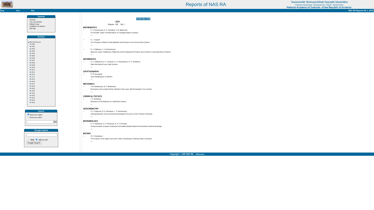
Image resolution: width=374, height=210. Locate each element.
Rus (32, 11)
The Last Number (36, 22)
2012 (33, 72)
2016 (33, 81)
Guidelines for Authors (37, 26)
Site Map (33, 28)
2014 (33, 77)
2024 (33, 100)
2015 (33, 79)
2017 (33, 84)
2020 (33, 91)
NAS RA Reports (35, 42)
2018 (33, 86)
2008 (33, 63)
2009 (33, 65)
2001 (33, 46)
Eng (2, 11)
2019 (33, 88)
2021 (33, 93)
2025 (33, 102)
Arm (18, 11)
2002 (33, 49)
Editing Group (34, 24)
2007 (33, 60)
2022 (33, 95)
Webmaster (200, 154)
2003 (33, 51)
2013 (33, 74)
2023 (33, 98)
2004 (33, 53)
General (32, 20)
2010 (33, 67)
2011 (33, 70)
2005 (33, 56)
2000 (33, 44)
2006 (33, 58)
